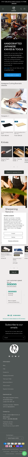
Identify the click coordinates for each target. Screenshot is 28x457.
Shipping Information (8, 375)
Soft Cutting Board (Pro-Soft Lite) (20, 133)
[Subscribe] (23, 337)
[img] (15, 284)
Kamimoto (8, 449)
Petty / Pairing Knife (17, 159)
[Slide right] (17, 166)
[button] (3, 8)
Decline (13, 237)
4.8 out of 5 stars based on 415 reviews (14, 318)
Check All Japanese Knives (14, 172)
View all (14, 272)
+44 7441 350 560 (12, 418)
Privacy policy (6, 451)
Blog (4, 365)
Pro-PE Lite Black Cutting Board (7, 133)
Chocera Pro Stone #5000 (17, 259)
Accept (13, 233)
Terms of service (14, 451)
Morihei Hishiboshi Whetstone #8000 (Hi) (6, 254)
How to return (6, 385)
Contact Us (6, 372)
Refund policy (23, 449)
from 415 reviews (11, 286)
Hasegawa (4, 116)
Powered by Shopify (14, 449)
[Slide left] (10, 166)
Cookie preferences (20, 453)
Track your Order (7, 379)
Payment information (8, 389)
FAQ (4, 369)
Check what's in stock (12, 75)
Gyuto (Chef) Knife (5, 159)
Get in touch (6, 416)
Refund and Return (8, 382)
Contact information (10, 453)
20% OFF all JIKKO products (12, 1)
